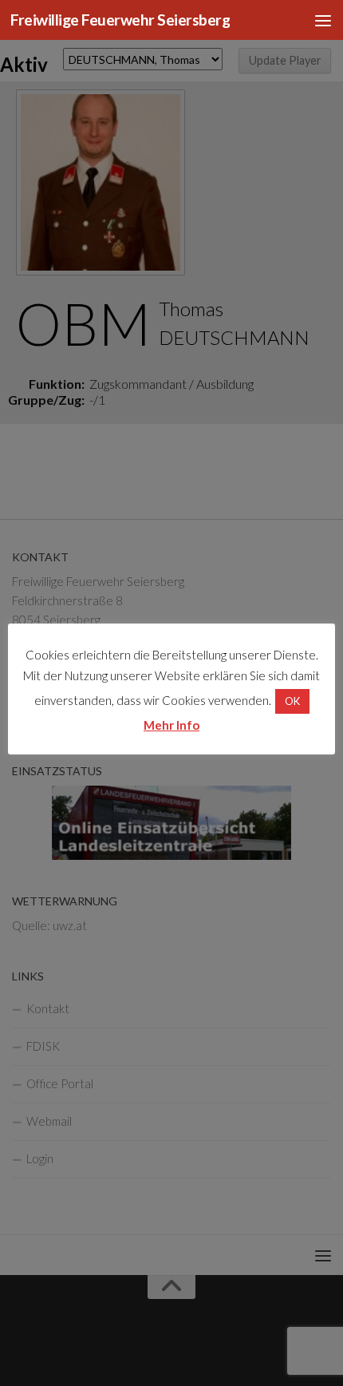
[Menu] (323, 20)
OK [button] (292, 701)
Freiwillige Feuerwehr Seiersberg (120, 19)
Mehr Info (171, 725)
